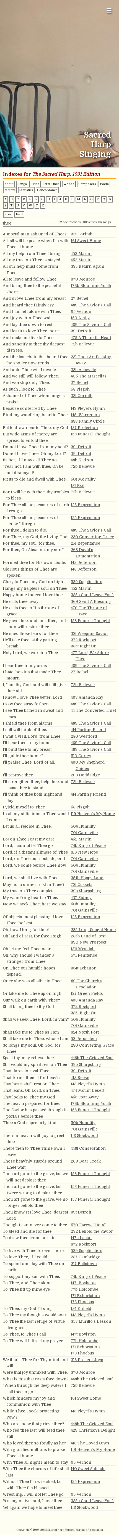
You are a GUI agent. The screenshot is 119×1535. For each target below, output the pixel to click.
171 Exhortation (85, 1295)
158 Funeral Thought (90, 434)
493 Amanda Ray (87, 697)
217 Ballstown (84, 1263)
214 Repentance (85, 543)
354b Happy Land (87, 878)
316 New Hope (84, 852)
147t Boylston (83, 1283)
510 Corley (81, 756)
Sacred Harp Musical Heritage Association (75, 1529)
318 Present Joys (87, 1360)
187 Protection (84, 427)
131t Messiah (83, 949)
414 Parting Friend (88, 729)
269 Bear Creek (86, 1161)
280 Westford (84, 736)
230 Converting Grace (92, 537)
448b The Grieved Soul (92, 1058)
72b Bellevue (83, 344)
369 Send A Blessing (91, 601)
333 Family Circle (88, 421)
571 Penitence (84, 955)
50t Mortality (83, 479)
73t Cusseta (81, 884)
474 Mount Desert (87, 1090)
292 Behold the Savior (92, 1231)
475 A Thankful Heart (91, 337)
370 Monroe (83, 279)
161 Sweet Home (86, 240)
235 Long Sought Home (93, 929)
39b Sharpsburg (86, 891)
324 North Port (85, 1032)
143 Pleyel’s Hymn (88, 408)
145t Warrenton (85, 415)
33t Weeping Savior (89, 633)
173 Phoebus (82, 1302)
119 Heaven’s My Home (93, 814)
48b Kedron (82, 460)
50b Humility (83, 826)
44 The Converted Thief (93, 710)
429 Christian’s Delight (93, 1430)
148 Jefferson (84, 562)
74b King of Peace (88, 845)
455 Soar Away (85, 1097)
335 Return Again (87, 266)
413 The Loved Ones (90, 1443)
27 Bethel (79, 298)
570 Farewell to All (89, 1225)
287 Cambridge (85, 1257)
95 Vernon (81, 311)
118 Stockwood (84, 1135)
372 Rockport (83, 640)
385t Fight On (84, 646)
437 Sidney (81, 897)
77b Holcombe (84, 1289)
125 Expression (85, 505)
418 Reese (80, 1077)
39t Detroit (81, 331)
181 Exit (77, 485)
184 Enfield (81, 1308)
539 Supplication (86, 581)
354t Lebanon (84, 968)
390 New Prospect (88, 942)
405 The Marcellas (89, 376)
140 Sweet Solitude (88, 1468)
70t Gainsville (84, 832)
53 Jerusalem (84, 1038)
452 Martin (81, 253)
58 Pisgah (80, 389)
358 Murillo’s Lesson (91, 1321)
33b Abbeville (83, 369)
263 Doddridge (85, 775)
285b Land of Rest (88, 936)
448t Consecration (88, 1148)
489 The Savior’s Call (91, 305)
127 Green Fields (87, 993)
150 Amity (80, 318)
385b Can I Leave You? (92, 595)
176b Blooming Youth (91, 285)
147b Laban (81, 1238)
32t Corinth (81, 234)
